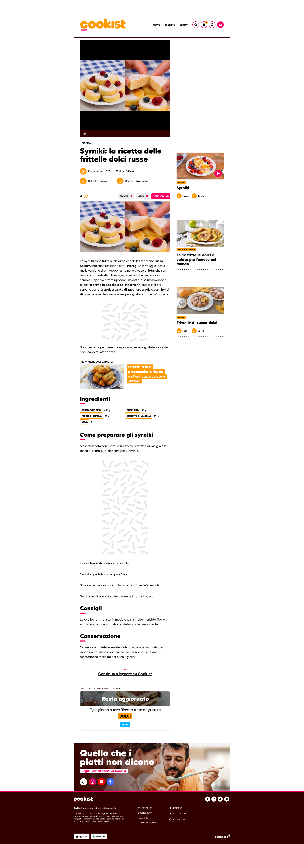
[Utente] (212, 24)
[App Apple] (81, 836)
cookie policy (145, 813)
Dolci (82, 688)
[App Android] (99, 836)
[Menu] (220, 24)
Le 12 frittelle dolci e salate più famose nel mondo (196, 259)
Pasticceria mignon (99, 688)
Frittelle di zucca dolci (197, 323)
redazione (143, 818)
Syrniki (183, 188)
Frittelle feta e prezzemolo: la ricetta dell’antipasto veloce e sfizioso (146, 374)
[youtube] (101, 781)
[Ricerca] (195, 24)
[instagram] (92, 781)
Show (184, 24)
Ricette (170, 24)
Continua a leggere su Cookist (125, 673)
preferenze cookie (147, 823)
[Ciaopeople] (222, 836)
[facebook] (110, 781)
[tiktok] (83, 781)
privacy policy (145, 808)
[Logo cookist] (103, 25)
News (156, 24)
